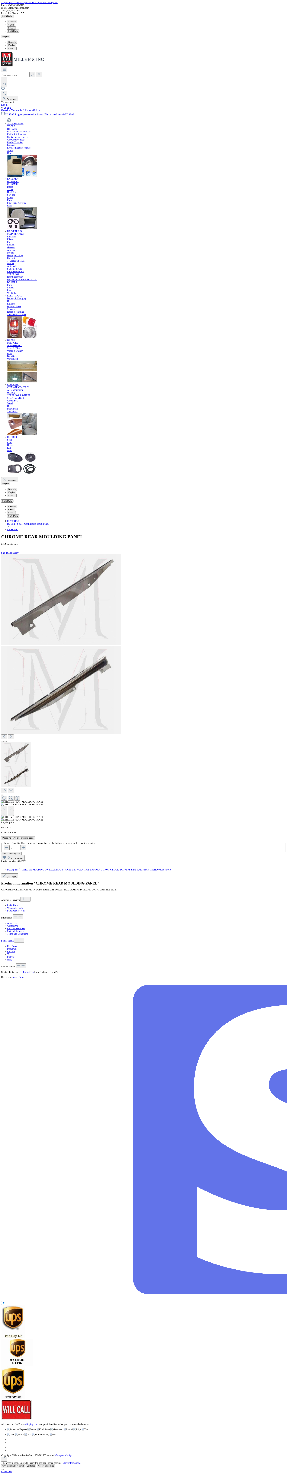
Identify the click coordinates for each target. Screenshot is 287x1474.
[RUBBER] (22, 473)
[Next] (11, 736)
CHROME (24, 524)
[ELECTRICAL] (22, 337)
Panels (46, 524)
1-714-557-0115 (26, 972)
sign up (7, 107)
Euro (11, 25)
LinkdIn (11, 951)
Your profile (17, 110)
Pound (12, 22)
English (11, 45)
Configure (31, 1466)
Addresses (28, 110)
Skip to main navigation (46, 2)
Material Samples (15, 931)
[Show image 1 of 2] (2, 741)
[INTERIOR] (22, 434)
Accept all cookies (46, 1466)
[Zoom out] (4, 798)
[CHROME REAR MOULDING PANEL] (61, 599)
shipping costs (31, 1424)
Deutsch (12, 42)
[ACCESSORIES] (22, 176)
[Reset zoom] (11, 798)
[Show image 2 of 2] (5, 741)
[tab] (89, 869)
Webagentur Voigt (63, 1455)
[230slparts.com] (9, 121)
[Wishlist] (3, 89)
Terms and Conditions (17, 934)
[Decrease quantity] (7, 847)
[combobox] (15, 75)
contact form (17, 977)
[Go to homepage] (23, 65)
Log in (4, 104)
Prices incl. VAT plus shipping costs (18, 838)
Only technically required (13, 1466)
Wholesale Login (15, 908)
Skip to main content (11, 2)
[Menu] (4, 69)
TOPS (40, 524)
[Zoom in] (17, 798)
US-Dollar (13, 31)
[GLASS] (22, 382)
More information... (72, 1463)
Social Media (7, 941)
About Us (11, 923)
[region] (143, 687)
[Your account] (4, 93)
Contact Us (12, 925)
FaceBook (12, 946)
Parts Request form (16, 910)
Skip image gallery (10, 552)
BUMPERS (13, 524)
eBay (9, 959)
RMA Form (12, 905)
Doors (33, 524)
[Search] (32, 74)
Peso (11, 28)
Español (11, 48)
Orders (36, 110)
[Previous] (4, 736)
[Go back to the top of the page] (4, 1459)
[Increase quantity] (23, 847)
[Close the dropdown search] (39, 74)
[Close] (2, 1469)
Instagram (11, 949)
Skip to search (28, 2)
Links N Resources (16, 928)
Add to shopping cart (11, 853)
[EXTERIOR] (22, 228)
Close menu (12, 99)
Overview (6, 110)
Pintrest (10, 957)
